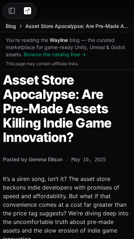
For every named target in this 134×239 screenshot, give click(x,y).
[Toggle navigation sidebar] (11, 10)
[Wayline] (27, 10)
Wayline (59, 40)
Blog (11, 26)
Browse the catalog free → (55, 54)
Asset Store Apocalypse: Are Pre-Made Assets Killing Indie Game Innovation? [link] (76, 26)
